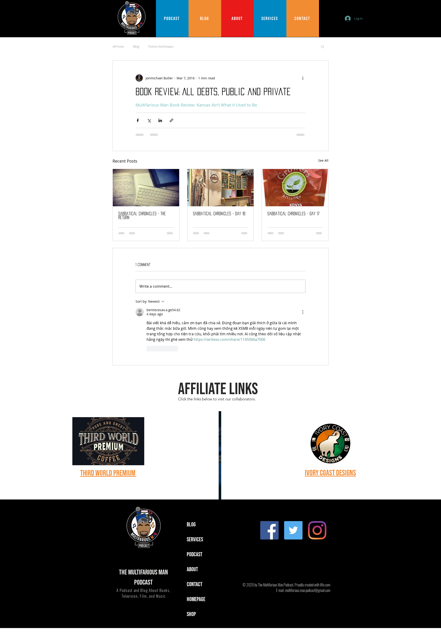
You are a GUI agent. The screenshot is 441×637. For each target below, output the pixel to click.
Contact (194, 584)
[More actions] (302, 78)
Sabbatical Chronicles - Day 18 (219, 213)
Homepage (196, 599)
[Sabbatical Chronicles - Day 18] (220, 187)
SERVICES (195, 539)
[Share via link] (171, 120)
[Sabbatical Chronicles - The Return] (146, 187)
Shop (191, 614)
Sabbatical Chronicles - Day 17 (293, 213)
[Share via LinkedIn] (160, 120)
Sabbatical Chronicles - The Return (142, 215)
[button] (322, 46)
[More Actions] (302, 312)
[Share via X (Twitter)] (149, 120)
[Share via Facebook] (138, 120)
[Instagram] (317, 530)
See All (323, 160)
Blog (136, 46)
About (192, 569)
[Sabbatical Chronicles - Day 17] (295, 187)
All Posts (118, 46)
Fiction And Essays (160, 46)
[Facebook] (269, 530)
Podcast (194, 554)
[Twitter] (293, 530)
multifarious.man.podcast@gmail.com (307, 590)
